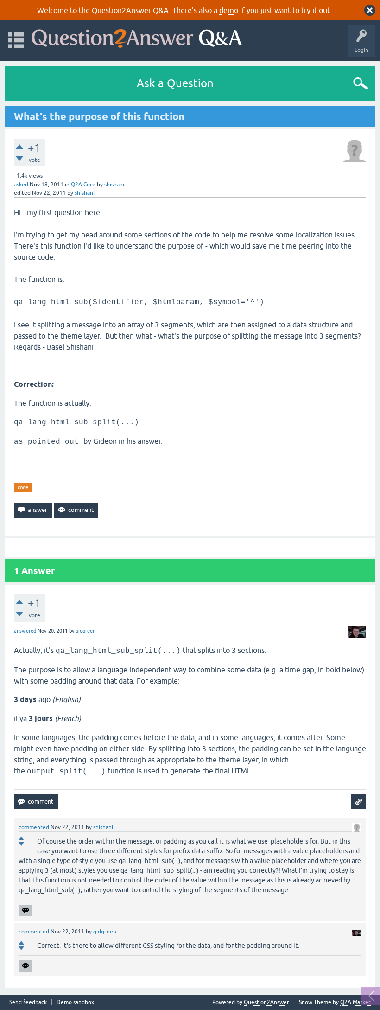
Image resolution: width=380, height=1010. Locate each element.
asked (21, 184)
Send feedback (28, 1002)
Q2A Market (355, 1002)
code (23, 487)
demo (228, 10)
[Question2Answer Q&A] (137, 36)
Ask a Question (175, 83)
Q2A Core (83, 184)
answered (25, 630)
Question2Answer (266, 1002)
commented (34, 827)
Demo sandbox (75, 1002)
